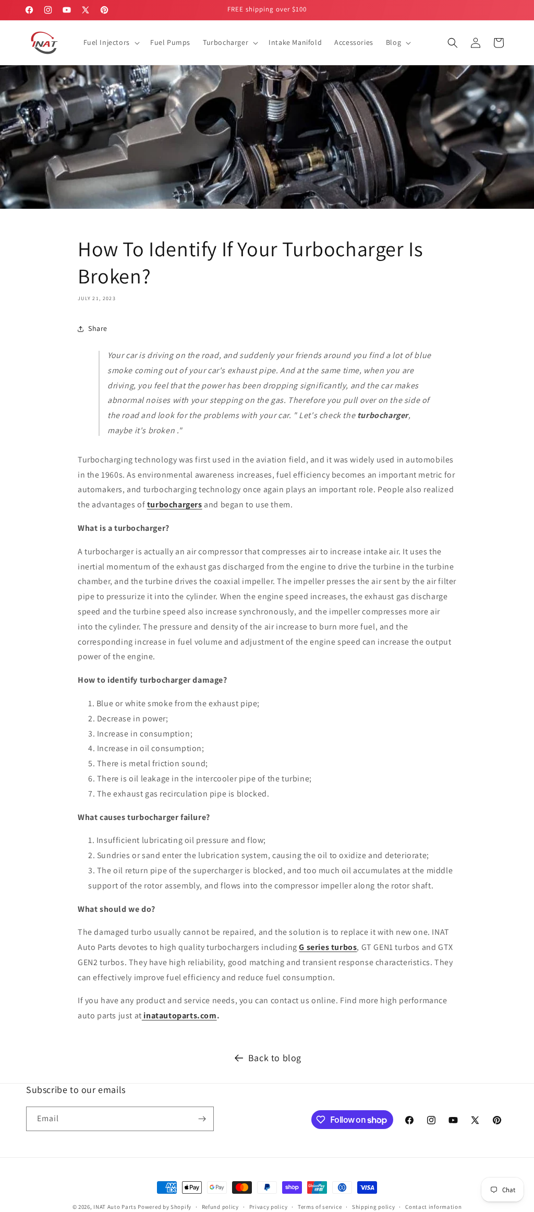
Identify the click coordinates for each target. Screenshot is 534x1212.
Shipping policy (373, 1206)
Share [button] (97, 328)
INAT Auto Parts (115, 1206)
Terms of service (320, 1206)
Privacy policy (268, 1206)
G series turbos (328, 947)
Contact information (433, 1206)
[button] (110, 42)
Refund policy (220, 1206)
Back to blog (274, 1058)
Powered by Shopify (164, 1206)
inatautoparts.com (179, 1015)
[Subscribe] (201, 1119)
